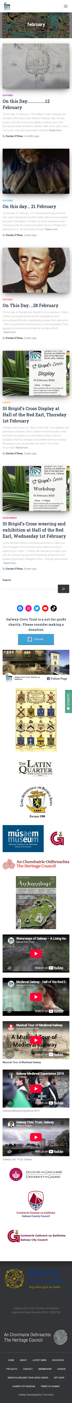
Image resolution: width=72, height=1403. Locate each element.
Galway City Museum (23, 1386)
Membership (45, 1369)
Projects (11, 1369)
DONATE (68, 700)
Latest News (39, 1360)
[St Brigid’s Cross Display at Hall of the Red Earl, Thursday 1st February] (36, 373)
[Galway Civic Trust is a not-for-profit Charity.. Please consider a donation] (63, 589)
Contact (28, 1369)
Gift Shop (59, 1377)
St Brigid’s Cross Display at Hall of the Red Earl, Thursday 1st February (35, 415)
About (23, 1360)
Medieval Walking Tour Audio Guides (28, 1377)
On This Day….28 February (31, 305)
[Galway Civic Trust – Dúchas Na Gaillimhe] (8, 6)
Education (58, 1360)
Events (6, 402)
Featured (8, 95)
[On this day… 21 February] (36, 171)
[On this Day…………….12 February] (36, 66)
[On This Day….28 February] (36, 270)
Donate (39, 639)
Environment (10, 518)
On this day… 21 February (29, 206)
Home (11, 1360)
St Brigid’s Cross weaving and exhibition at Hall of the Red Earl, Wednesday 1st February (34, 530)
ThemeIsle (47, 1394)
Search (7, 580)
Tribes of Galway (50, 1386)
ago (31, 136)
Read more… (56, 130)
